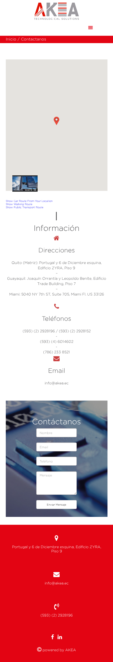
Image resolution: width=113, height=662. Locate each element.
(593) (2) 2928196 (56, 615)
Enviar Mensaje (56, 504)
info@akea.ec (57, 383)
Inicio (11, 39)
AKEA (70, 650)
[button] (80, 27)
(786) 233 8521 (56, 352)
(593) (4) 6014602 (56, 341)
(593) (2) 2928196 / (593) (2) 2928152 (57, 331)
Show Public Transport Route (24, 207)
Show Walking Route (19, 204)
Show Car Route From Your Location (29, 200)
